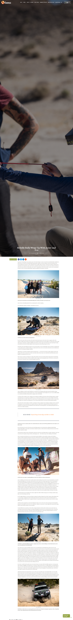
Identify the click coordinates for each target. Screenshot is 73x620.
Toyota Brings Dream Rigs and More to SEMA (42, 414)
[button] (21, 2)
